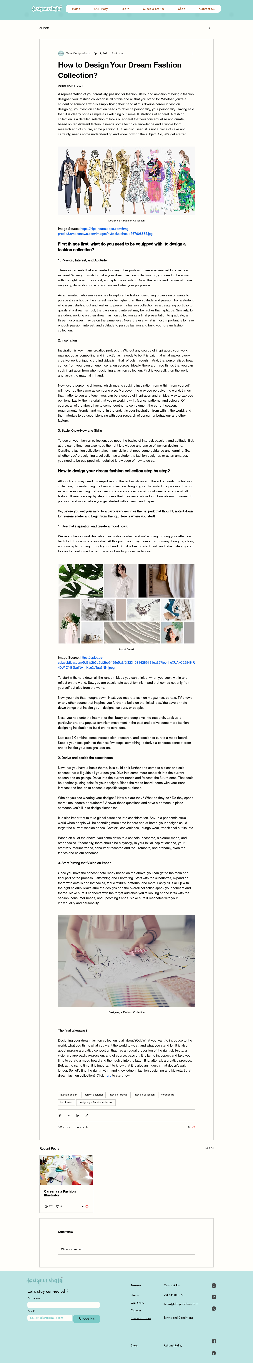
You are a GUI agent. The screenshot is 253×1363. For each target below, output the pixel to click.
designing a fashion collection (96, 1102)
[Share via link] (87, 1115)
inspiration (66, 1102)
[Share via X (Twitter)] (69, 1115)
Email (31, 1311)
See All (209, 1147)
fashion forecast (118, 1094)
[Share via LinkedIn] (78, 1115)
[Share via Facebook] (59, 1115)
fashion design (68, 1094)
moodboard (167, 1094)
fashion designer (93, 1094)
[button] (125, 9)
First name (33, 1298)
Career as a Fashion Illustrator (60, 1193)
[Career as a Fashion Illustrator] (66, 1170)
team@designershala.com (181, 1304)
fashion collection (144, 1094)
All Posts (44, 27)
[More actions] (193, 53)
